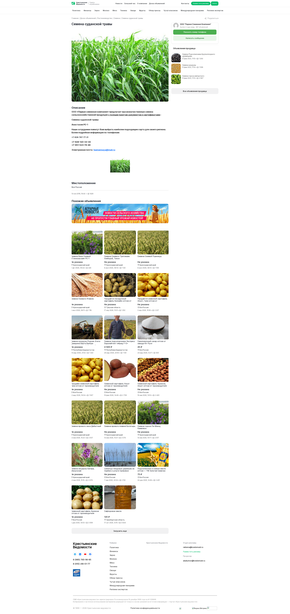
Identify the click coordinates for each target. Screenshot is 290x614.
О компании (142, 3)
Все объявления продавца (195, 91)
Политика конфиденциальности (145, 608)
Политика (76, 10)
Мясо (115, 10)
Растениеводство (104, 18)
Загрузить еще (120, 531)
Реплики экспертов (215, 10)
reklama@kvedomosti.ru (193, 547)
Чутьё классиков (171, 10)
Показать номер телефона (195, 32)
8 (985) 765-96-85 (82, 559)
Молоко (106, 10)
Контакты (185, 3)
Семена (117, 18)
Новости (118, 3)
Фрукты (142, 10)
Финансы (87, 10)
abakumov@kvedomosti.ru (194, 561)
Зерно (97, 10)
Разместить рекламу (201, 3)
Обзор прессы (154, 10)
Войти (215, 3)
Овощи (133, 10)
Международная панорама (192, 10)
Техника (123, 10)
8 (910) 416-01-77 (81, 564)
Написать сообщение (195, 38)
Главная (75, 18)
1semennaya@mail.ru (104, 150)
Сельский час (129, 3)
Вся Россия (77, 187)
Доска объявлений (157, 3)
